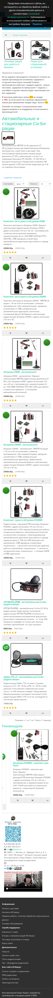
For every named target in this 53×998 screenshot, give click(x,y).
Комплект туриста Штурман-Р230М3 (23, 520)
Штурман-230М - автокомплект (20, 371)
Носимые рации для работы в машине (13, 64)
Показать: (34, 184)
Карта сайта (7, 943)
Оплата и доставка (10, 908)
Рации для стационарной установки (38, 64)
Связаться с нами (10, 931)
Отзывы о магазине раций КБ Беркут (18, 935)
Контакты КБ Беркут (11, 912)
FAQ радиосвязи (9, 975)
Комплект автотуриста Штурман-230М (24, 221)
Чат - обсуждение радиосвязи (15, 962)
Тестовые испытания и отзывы (15, 939)
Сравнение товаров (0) (13, 177)
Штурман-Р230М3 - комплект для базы (25, 764)
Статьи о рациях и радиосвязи (15, 971)
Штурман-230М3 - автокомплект (21, 444)
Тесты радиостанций (11, 959)
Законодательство (10, 982)
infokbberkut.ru (14, 849)
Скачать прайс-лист (11, 955)
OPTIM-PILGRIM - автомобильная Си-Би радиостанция (25, 603)
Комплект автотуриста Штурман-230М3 (25, 296)
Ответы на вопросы (10, 978)
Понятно (37, 24)
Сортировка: (8, 184)
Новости (5, 951)
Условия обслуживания (12, 923)
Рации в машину (20, 35)
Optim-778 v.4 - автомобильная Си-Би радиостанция (24, 678)
